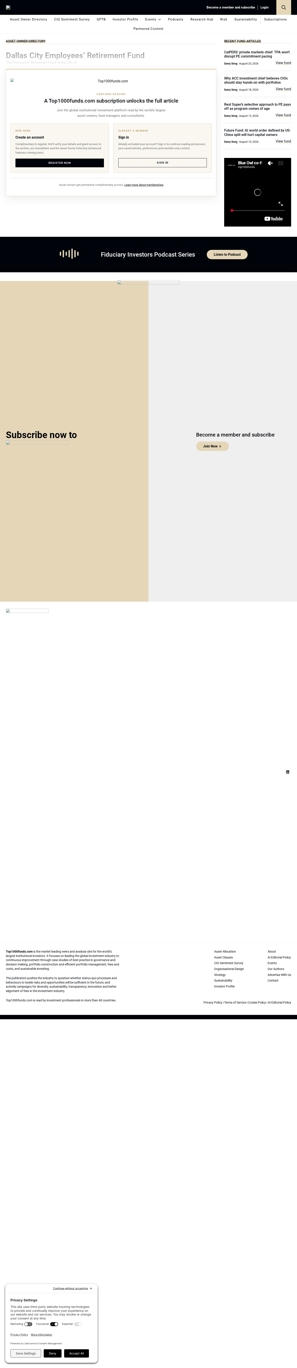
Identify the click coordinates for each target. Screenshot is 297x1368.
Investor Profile (125, 19)
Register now (59, 162)
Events (150, 19)
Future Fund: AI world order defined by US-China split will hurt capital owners (257, 132)
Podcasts (176, 19)
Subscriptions (275, 19)
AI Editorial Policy (279, 1002)
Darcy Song (230, 63)
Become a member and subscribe (231, 7)
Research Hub (201, 19)
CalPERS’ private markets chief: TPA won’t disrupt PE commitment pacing (257, 54)
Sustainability (245, 19)
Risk (223, 19)
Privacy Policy (213, 1002)
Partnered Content (148, 29)
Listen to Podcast (227, 254)
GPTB (101, 19)
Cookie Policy (257, 1002)
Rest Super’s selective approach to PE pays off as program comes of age (257, 106)
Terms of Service (235, 1002)
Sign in (162, 162)
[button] (283, 7)
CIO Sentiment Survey (72, 19)
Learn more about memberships (144, 184)
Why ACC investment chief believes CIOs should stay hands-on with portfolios (256, 80)
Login (264, 7)
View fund (283, 63)
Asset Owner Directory (28, 19)
